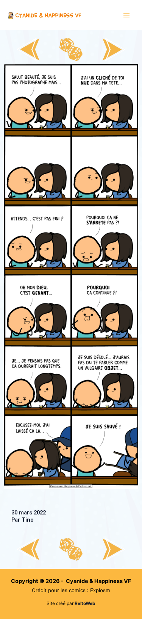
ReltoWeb (85, 603)
